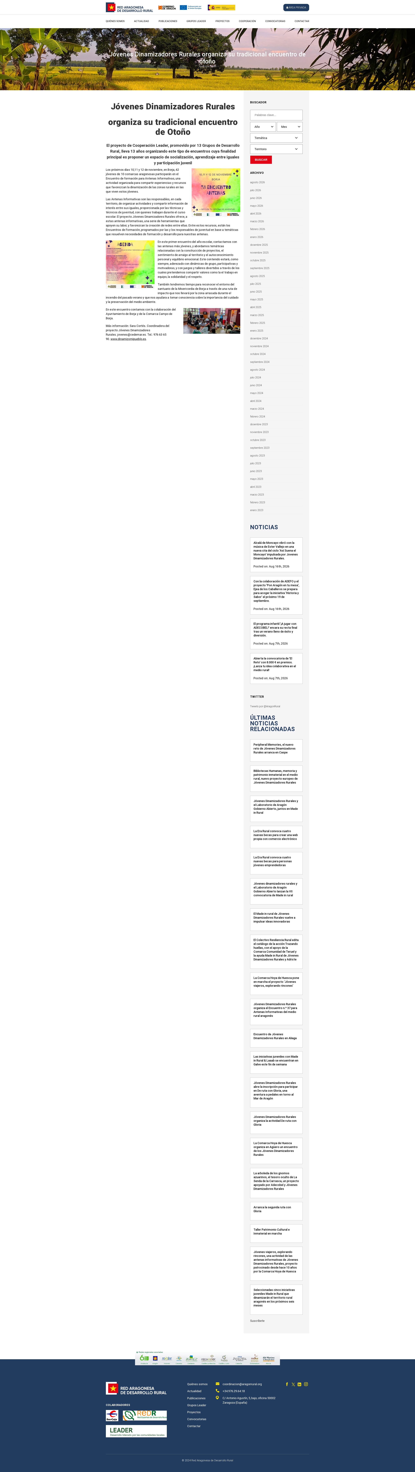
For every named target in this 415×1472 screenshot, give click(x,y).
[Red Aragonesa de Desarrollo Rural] (129, 11)
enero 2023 (256, 510)
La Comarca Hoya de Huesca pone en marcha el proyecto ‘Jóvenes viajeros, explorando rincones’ (276, 981)
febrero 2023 (257, 502)
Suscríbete (257, 1320)
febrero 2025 (257, 322)
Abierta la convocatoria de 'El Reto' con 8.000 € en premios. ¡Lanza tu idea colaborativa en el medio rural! (275, 664)
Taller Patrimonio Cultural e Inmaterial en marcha (272, 1231)
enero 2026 (256, 237)
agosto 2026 (257, 182)
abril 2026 (255, 213)
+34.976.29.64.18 (234, 1391)
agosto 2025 (257, 276)
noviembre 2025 (259, 252)
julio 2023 (255, 463)
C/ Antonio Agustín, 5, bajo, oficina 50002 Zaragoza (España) (249, 1400)
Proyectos (222, 21)
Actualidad (141, 21)
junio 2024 (256, 385)
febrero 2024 (257, 416)
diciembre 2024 (259, 338)
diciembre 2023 (259, 424)
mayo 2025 (256, 299)
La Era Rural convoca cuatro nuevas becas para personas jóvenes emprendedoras (273, 861)
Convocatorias (275, 21)
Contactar (302, 21)
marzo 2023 (257, 494)
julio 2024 (255, 377)
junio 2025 (256, 291)
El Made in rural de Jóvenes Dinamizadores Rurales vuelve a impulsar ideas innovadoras (274, 917)
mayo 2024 (256, 393)
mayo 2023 (256, 478)
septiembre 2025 (259, 268)
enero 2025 (256, 330)
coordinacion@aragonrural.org (242, 1384)
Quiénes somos (115, 21)
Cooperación (247, 21)
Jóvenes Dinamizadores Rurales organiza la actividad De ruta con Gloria (275, 1120)
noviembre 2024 (259, 346)
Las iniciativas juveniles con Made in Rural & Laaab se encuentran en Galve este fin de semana (276, 1060)
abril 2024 (255, 401)
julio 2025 (255, 283)
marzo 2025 (257, 315)
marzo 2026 (257, 221)
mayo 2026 (256, 205)
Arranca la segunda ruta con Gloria (272, 1209)
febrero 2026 (257, 229)
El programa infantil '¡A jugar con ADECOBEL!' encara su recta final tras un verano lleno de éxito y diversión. (275, 629)
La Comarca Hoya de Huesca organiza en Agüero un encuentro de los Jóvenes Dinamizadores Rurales (276, 1148)
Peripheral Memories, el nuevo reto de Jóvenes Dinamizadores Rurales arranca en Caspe (275, 748)
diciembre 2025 (259, 244)
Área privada (297, 7)
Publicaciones (168, 21)
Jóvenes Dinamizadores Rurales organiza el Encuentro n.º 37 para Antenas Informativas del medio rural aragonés (275, 1009)
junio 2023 (256, 471)
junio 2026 (256, 198)
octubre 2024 (258, 354)
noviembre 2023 (259, 432)
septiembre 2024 (259, 362)
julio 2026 (255, 190)
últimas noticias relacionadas (272, 723)
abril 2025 (255, 307)
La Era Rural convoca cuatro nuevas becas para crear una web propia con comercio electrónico (276, 835)
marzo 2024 (257, 408)
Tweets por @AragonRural (265, 706)
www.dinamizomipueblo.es (128, 339)
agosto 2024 (257, 369)
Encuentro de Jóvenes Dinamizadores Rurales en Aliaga (275, 1036)
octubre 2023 (258, 440)
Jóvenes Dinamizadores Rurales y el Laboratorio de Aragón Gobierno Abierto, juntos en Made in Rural (276, 806)
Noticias (264, 527)
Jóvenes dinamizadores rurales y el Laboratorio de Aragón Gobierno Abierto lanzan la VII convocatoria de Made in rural (275, 889)
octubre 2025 (258, 260)
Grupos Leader (196, 21)
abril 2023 (255, 486)
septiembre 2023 (259, 447)
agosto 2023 (257, 455)
